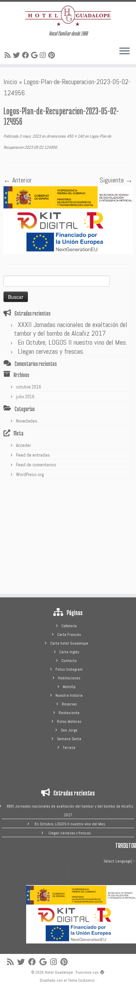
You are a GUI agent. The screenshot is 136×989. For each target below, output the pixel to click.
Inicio (10, 81)
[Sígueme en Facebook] (26, 55)
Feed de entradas (33, 455)
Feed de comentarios (36, 465)
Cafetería (69, 625)
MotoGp (69, 686)
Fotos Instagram (69, 669)
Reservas (69, 704)
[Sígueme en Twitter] (17, 55)
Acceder (23, 445)
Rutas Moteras (69, 721)
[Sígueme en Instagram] (44, 55)
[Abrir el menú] (124, 51)
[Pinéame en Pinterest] (52, 55)
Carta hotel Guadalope (69, 643)
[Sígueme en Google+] (35, 55)
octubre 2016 (28, 387)
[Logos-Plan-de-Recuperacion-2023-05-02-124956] (68, 219)
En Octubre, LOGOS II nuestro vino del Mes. (72, 342)
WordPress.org (30, 474)
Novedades (26, 421)
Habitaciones (69, 678)
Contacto (69, 660)
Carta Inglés (69, 651)
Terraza (69, 747)
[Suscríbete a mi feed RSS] (9, 55)
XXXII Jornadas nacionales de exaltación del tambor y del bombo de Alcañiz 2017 (70, 329)
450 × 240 (75, 136)
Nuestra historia (69, 695)
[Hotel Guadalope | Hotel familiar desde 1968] (68, 15)
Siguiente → (116, 180)
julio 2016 (25, 397)
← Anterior (17, 180)
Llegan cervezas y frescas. (51, 351)
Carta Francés (69, 634)
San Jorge (69, 730)
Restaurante (69, 712)
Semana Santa (69, 738)
